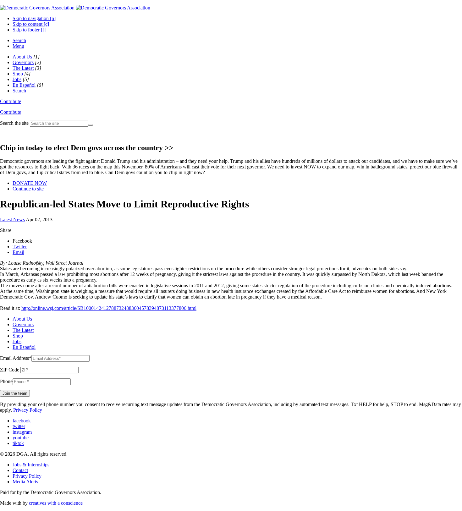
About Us (22, 56)
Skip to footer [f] (29, 29)
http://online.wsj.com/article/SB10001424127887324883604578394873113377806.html (108, 308)
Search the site (14, 123)
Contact (20, 470)
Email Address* (15, 358)
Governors (23, 62)
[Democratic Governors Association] (75, 7)
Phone (6, 381)
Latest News (12, 219)
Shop (18, 73)
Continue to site (28, 188)
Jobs (17, 79)
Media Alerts (25, 481)
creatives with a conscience (56, 503)
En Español (24, 85)
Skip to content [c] (31, 24)
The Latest (23, 68)
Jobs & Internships (31, 464)
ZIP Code (9, 369)
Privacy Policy (27, 410)
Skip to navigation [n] (34, 18)
